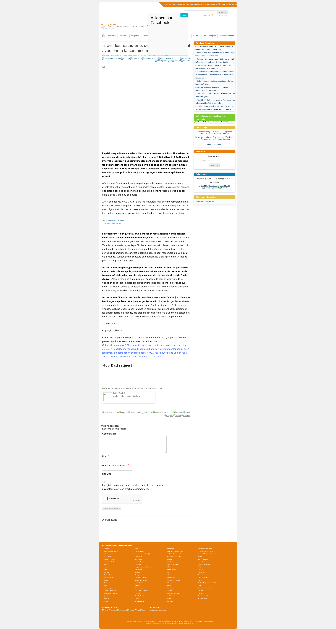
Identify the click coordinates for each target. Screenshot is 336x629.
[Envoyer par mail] (215, 188)
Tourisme (137, 572)
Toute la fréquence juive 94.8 (207, 582)
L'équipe (169, 590)
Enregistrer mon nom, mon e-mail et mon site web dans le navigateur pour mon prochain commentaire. (133, 487)
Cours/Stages (202, 572)
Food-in (200, 569)
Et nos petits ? (202, 598)
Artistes (106, 580)
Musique (106, 598)
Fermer (184, 15)
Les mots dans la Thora (174, 556)
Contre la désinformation (111, 551)
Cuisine (196, 36)
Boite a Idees (139, 588)
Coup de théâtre (109, 577)
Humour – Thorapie (109, 559)
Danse (105, 569)
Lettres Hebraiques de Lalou (206, 554)
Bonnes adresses (226, 36)
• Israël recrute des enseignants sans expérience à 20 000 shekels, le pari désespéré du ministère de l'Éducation (214, 75)
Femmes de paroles (204, 564)
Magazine (135, 36)
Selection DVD (171, 577)
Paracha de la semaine (174, 593)
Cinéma (137, 593)
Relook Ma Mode (140, 561)
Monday (106, 582)
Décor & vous (202, 561)
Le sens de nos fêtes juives (143, 554)
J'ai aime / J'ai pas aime (205, 588)
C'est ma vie (170, 588)
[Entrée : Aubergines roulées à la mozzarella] (213, 122)
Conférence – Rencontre (205, 596)
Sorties (146, 36)
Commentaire (109, 433)
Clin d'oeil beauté (203, 559)
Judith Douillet (157, 388)
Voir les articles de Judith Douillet (126, 396)
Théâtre (169, 567)
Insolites (137, 585)
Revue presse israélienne (205, 551)
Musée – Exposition (110, 575)
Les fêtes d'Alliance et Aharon (176, 554)
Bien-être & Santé (109, 561)
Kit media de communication (158, 610)
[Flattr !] (223, 188)
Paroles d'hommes (172, 564)
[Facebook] (212, 186)
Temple (200, 556)
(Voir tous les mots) (107, 28)
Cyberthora (107, 596)
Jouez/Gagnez (139, 601)
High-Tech (138, 564)
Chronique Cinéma (140, 577)
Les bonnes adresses (141, 590)
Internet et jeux (171, 569)
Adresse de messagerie (115, 465)
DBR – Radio (170, 582)
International (170, 548)
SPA (168, 572)
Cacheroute (116, 55)
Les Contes (138, 559)
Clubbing (169, 598)
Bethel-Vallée (139, 582)
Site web (107, 474)
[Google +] (224, 186)
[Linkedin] (207, 188)
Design (137, 598)
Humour (106, 585)
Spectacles (138, 569)
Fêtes (199, 585)
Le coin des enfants (141, 580)
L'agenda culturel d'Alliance (143, 567)
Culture (169, 575)
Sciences (106, 564)
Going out (138, 575)
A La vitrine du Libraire (173, 580)
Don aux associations (110, 593)
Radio (200, 580)
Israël (124, 55)
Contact (200, 590)
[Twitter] (203, 186)
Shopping (106, 572)
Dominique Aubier (172, 596)
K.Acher (106, 601)
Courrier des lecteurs (110, 590)
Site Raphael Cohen (141, 596)
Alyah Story (170, 601)
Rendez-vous (202, 575)
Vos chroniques (209, 36)
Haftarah (200, 593)
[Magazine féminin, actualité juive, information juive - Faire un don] (219, 23)
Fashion (200, 567)
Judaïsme (123, 36)
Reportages (170, 561)
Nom (105, 456)
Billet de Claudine (140, 551)
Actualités (112, 36)
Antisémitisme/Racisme (205, 548)
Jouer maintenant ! (214, 144)
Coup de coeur (202, 577)
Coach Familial (108, 556)
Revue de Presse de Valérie (175, 551)
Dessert (169, 585)
